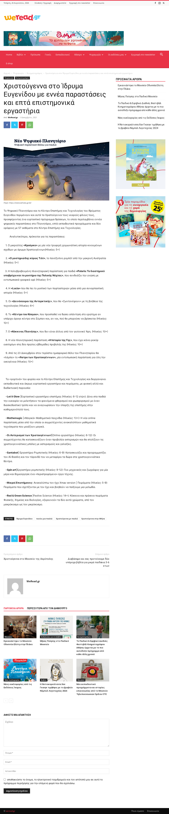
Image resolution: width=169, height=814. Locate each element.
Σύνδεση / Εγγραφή (43, 3)
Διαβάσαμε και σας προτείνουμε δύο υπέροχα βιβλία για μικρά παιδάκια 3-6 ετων (87, 562)
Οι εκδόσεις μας (116, 54)
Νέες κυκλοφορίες (12, 680)
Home (9, 54)
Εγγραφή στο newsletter (79, 3)
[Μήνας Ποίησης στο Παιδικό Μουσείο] (56, 627)
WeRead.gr (13, 117)
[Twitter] (163, 3)
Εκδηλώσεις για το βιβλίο (51, 637)
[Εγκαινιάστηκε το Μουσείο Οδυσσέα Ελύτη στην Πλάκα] (20, 627)
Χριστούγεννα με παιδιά (67, 518)
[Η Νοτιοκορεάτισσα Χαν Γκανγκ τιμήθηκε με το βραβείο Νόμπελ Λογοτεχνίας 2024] (56, 670)
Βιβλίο (20, 54)
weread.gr (10, 811)
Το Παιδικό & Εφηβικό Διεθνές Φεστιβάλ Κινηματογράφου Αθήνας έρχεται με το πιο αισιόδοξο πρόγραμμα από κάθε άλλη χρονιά (92, 648)
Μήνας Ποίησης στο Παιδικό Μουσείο (137, 96)
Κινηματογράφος (34, 73)
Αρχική (7, 73)
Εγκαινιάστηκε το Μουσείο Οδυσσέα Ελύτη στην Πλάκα (140, 87)
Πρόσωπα (35, 54)
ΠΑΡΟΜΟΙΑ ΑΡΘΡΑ (14, 608)
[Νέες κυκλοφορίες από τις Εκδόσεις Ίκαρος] (20, 670)
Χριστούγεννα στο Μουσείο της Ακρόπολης (28, 558)
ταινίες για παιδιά (44, 518)
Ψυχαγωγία (95, 54)
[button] (161, 54)
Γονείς (48, 54)
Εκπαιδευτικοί (63, 54)
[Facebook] (155, 3)
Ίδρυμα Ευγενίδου (24, 518)
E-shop (9, 63)
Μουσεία (8, 637)
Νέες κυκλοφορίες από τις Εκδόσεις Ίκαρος (141, 117)
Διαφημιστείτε (60, 3)
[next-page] (11, 701)
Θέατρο (78, 54)
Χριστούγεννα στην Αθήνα (93, 518)
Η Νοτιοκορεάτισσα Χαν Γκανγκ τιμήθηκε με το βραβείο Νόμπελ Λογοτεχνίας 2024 (56, 687)
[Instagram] (159, 3)
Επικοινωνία (98, 3)
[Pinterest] (22, 125)
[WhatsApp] (29, 125)
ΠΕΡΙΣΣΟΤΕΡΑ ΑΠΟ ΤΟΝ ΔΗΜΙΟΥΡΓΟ (47, 608)
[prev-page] (6, 701)
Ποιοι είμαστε (137, 811)
